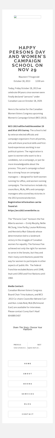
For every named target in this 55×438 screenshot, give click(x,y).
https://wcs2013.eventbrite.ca (23, 210)
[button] (39, 336)
